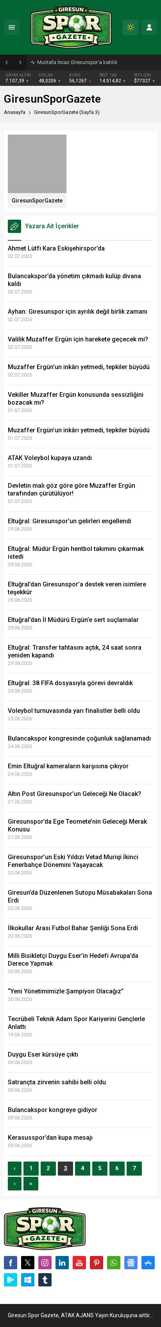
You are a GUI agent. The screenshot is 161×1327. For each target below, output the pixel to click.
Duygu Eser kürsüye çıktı (43, 1054)
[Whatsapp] (113, 1262)
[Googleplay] (10, 1279)
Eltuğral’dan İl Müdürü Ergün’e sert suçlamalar (73, 620)
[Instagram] (45, 1262)
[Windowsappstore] (27, 1279)
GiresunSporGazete (37, 200)
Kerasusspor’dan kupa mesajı (50, 1137)
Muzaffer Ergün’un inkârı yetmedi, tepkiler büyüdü (79, 367)
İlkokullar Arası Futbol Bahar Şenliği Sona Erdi (73, 928)
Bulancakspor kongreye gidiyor (52, 1110)
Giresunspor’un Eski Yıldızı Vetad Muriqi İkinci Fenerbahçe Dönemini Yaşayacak (73, 861)
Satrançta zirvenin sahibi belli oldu (57, 1082)
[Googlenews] (131, 1262)
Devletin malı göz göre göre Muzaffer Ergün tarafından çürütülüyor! (71, 489)
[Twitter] (27, 1262)
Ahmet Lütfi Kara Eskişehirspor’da (56, 248)
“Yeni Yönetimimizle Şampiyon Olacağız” (65, 991)
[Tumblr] (45, 1279)
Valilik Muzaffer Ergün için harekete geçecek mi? (78, 339)
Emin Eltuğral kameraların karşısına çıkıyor (68, 766)
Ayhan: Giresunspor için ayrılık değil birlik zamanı (77, 311)
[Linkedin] (62, 1262)
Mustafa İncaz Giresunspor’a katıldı (77, 62)
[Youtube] (79, 1262)
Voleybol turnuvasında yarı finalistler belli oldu (74, 710)
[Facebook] (10, 1262)
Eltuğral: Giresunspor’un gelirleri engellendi (69, 521)
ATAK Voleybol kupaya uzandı (50, 458)
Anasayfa (14, 112)
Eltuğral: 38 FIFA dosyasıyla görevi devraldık (70, 683)
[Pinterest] (96, 1262)
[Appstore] (148, 1262)
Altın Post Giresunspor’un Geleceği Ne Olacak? (74, 794)
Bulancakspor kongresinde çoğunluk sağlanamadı (79, 738)
